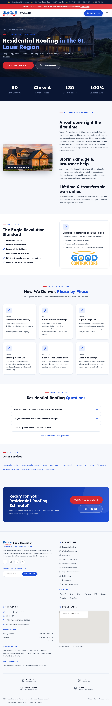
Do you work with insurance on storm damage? (36, 418)
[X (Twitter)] (22, 562)
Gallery (79, 594)
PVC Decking (81, 465)
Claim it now (84, 6)
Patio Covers (50, 469)
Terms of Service (104, 699)
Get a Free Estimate (16, 65)
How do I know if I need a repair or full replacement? (39, 409)
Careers (103, 594)
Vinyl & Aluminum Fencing (32, 469)
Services (10, 29)
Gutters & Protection (11, 469)
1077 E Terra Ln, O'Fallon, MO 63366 (18, 620)
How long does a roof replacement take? (33, 428)
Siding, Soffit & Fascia (97, 465)
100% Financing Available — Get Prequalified (49, 2)
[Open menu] (106, 13)
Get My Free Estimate (84, 500)
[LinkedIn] (16, 562)
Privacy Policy (92, 699)
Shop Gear (73, 598)
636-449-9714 (99, 2)
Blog (71, 594)
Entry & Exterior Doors (50, 465)
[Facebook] (5, 562)
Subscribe (28, 574)
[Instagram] (11, 562)
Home (4, 29)
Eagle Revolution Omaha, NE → (37, 665)
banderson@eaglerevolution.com (17, 612)
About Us (63, 594)
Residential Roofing (69, 547)
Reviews (88, 594)
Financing (63, 598)
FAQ (95, 594)
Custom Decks (67, 465)
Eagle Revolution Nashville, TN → (14, 665)
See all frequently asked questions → (56, 436)
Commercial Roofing (11, 465)
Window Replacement (30, 465)
